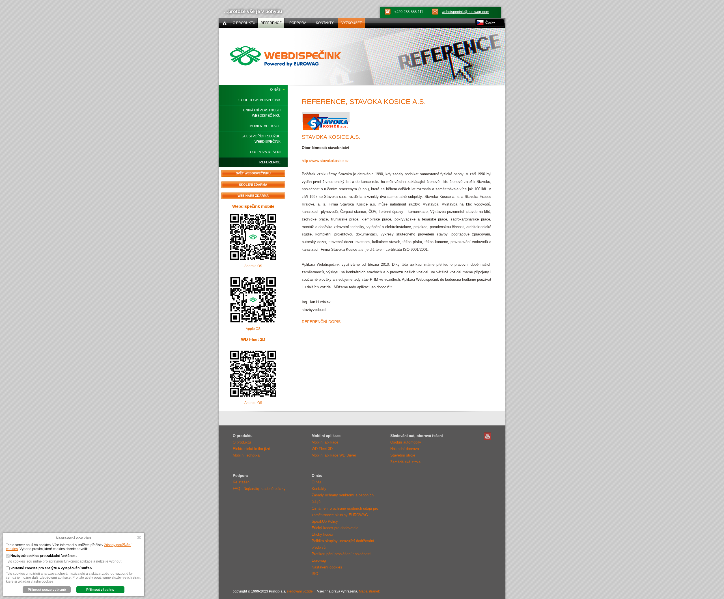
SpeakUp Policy (325, 521)
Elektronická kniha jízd (251, 449)
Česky (490, 23)
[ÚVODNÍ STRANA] (224, 23)
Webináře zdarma (253, 195)
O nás (275, 90)
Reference (270, 162)
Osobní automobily (405, 442)
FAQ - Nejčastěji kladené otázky (259, 488)
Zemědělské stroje (405, 462)
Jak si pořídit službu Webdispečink (261, 139)
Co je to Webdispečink (259, 100)
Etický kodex (322, 534)
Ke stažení (242, 482)
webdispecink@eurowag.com (465, 12)
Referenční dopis (321, 321)
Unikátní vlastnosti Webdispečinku (262, 113)
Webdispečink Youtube (487, 436)
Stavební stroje (402, 455)
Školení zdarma (253, 184)
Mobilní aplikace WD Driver (334, 455)
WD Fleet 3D (253, 339)
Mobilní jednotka (246, 455)
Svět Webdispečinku (253, 173)
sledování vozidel (300, 591)
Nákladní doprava (404, 449)
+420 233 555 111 (408, 12)
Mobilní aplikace (265, 126)
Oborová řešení (265, 152)
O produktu (242, 442)
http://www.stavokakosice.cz (325, 161)
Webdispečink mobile (253, 206)
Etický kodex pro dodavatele (335, 528)
